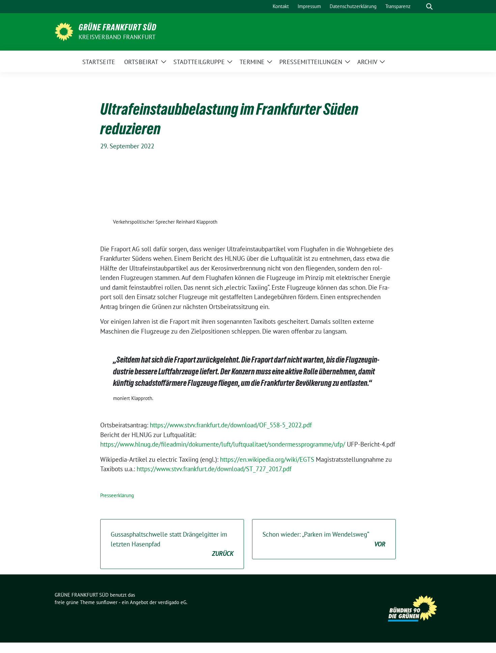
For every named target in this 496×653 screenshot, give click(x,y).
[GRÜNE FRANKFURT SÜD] (64, 31)
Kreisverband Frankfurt (117, 37)
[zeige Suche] (429, 6)
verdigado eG (172, 602)
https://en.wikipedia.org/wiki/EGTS (267, 459)
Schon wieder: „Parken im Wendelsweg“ (324, 539)
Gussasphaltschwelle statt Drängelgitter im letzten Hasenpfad (172, 544)
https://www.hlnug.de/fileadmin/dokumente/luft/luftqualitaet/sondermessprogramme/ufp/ (222, 444)
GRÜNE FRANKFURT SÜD (118, 27)
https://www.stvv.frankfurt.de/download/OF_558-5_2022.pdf (231, 425)
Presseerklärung (117, 495)
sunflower (106, 602)
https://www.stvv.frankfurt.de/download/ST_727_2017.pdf (214, 469)
